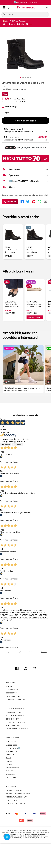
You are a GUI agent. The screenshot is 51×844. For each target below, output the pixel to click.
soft (28, 227)
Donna (35, 195)
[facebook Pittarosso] (17, 668)
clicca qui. (44, 652)
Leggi (44, 158)
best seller (31, 282)
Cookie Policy (12, 800)
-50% (7, 282)
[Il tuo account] (9, 7)
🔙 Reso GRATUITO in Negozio (25, 2)
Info (25, 102)
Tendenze (9, 348)
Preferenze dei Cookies (15, 803)
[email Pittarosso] (34, 668)
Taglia (6, 112)
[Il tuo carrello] (47, 7)
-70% (5, 94)
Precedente (5, 444)
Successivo (17, 444)
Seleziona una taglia (25, 120)
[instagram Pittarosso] (25, 668)
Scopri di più (44, 195)
